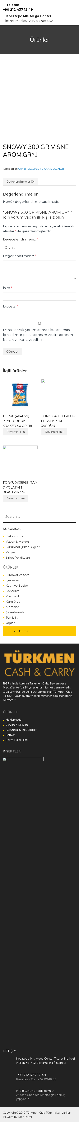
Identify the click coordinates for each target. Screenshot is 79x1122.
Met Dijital (25, 1117)
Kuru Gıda (13, 601)
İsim (7, 288)
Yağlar (10, 623)
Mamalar (12, 607)
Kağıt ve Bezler (17, 585)
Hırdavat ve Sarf (17, 575)
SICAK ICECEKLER (53, 168)
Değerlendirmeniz (19, 256)
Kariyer (11, 552)
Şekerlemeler (16, 612)
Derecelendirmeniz (20, 239)
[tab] (20, 182)
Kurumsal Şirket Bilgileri (23, 547)
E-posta (10, 306)
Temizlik (11, 617)
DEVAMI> (9, 700)
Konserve (13, 591)
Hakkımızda (14, 536)
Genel (22, 168)
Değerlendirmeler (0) (20, 181)
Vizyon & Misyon (17, 541)
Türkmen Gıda (35, 1112)
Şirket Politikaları (18, 557)
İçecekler (12, 580)
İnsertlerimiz (20, 631)
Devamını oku (15, 432)
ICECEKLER (34, 168)
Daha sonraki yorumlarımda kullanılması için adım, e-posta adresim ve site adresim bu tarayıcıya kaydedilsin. (38, 335)
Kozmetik (13, 596)
